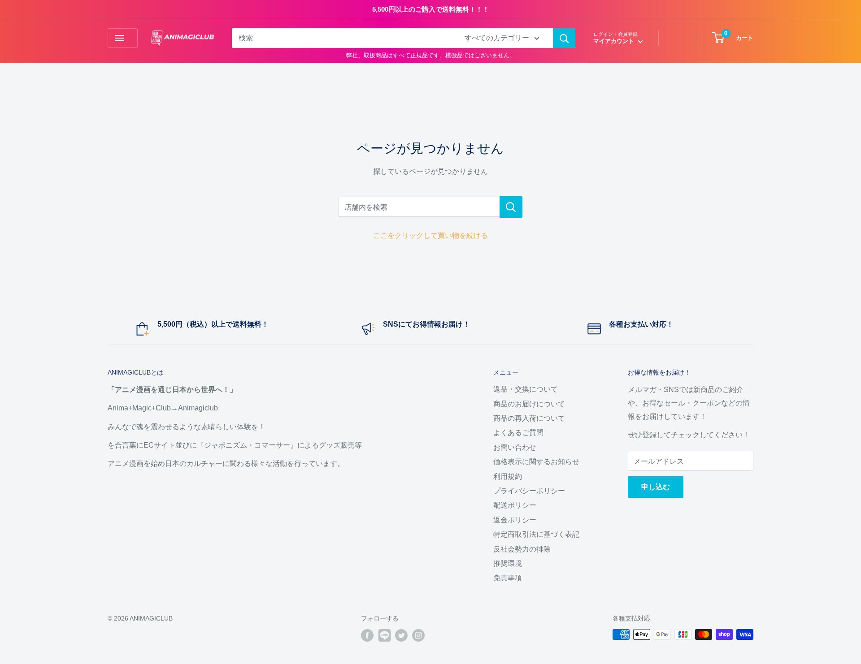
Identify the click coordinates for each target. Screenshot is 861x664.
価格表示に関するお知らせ (536, 462)
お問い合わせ (514, 447)
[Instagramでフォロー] (418, 635)
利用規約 (507, 476)
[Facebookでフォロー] (367, 635)
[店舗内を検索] (511, 207)
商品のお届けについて (529, 404)
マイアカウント (614, 41)
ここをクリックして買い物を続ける (430, 235)
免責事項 (507, 578)
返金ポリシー (514, 520)
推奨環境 (507, 563)
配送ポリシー (514, 505)
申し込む (655, 487)
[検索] (564, 38)
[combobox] (342, 38)
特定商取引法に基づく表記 (536, 534)
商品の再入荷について (529, 418)
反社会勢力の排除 (522, 549)
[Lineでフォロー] (384, 635)
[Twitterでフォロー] (401, 635)
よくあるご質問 (518, 432)
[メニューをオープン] (123, 38)
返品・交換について (525, 389)
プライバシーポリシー (529, 491)
